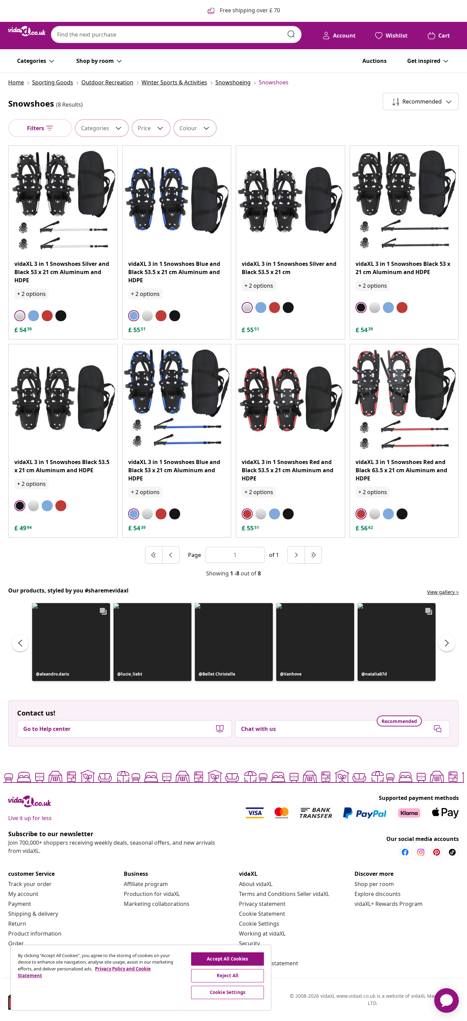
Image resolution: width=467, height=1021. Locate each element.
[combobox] (176, 34)
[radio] (19, 315)
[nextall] (313, 555)
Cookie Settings (259, 923)
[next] (296, 555)
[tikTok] (452, 852)
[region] (141, 977)
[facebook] (405, 852)
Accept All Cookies (227, 959)
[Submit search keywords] (291, 34)
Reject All (227, 975)
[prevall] (154, 555)
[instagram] (420, 852)
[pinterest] (436, 852)
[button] (71, 642)
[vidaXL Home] (26, 31)
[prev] (171, 555)
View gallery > (443, 592)
